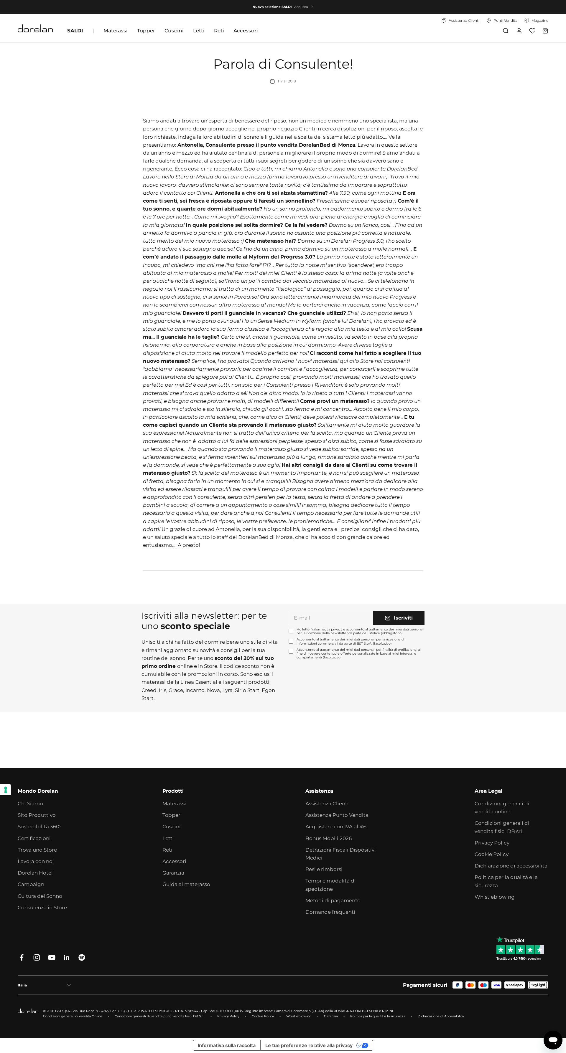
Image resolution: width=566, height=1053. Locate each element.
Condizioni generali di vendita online (502, 807)
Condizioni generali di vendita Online (72, 1016)
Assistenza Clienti (327, 804)
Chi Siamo (30, 804)
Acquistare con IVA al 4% (335, 827)
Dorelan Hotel (35, 873)
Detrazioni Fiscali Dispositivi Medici (340, 854)
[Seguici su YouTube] (52, 957)
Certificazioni (34, 838)
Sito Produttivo (37, 815)
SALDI (75, 31)
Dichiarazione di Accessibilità (441, 1016)
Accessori (245, 31)
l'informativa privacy (326, 629)
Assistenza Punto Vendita (336, 815)
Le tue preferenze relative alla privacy (309, 1045)
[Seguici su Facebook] (22, 957)
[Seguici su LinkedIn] (67, 957)
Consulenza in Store (42, 907)
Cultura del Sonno (40, 896)
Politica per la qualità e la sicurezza (506, 881)
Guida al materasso (186, 884)
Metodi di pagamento (333, 900)
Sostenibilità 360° (39, 827)
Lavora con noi (36, 861)
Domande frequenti (330, 912)
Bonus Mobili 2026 (328, 838)
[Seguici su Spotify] (82, 957)
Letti (199, 31)
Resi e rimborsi (324, 869)
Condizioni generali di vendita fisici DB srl (502, 827)
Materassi (115, 31)
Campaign (31, 884)
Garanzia (173, 873)
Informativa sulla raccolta (227, 1045)
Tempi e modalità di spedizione (330, 885)
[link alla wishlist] (532, 30)
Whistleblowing (495, 897)
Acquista (301, 7)
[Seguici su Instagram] (37, 957)
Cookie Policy (492, 854)
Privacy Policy (492, 843)
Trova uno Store (37, 850)
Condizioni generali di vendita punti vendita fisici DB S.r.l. (160, 1016)
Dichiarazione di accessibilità (511, 866)
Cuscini (174, 31)
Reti (219, 31)
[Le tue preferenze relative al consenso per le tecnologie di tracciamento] (5, 789)
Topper (146, 31)
